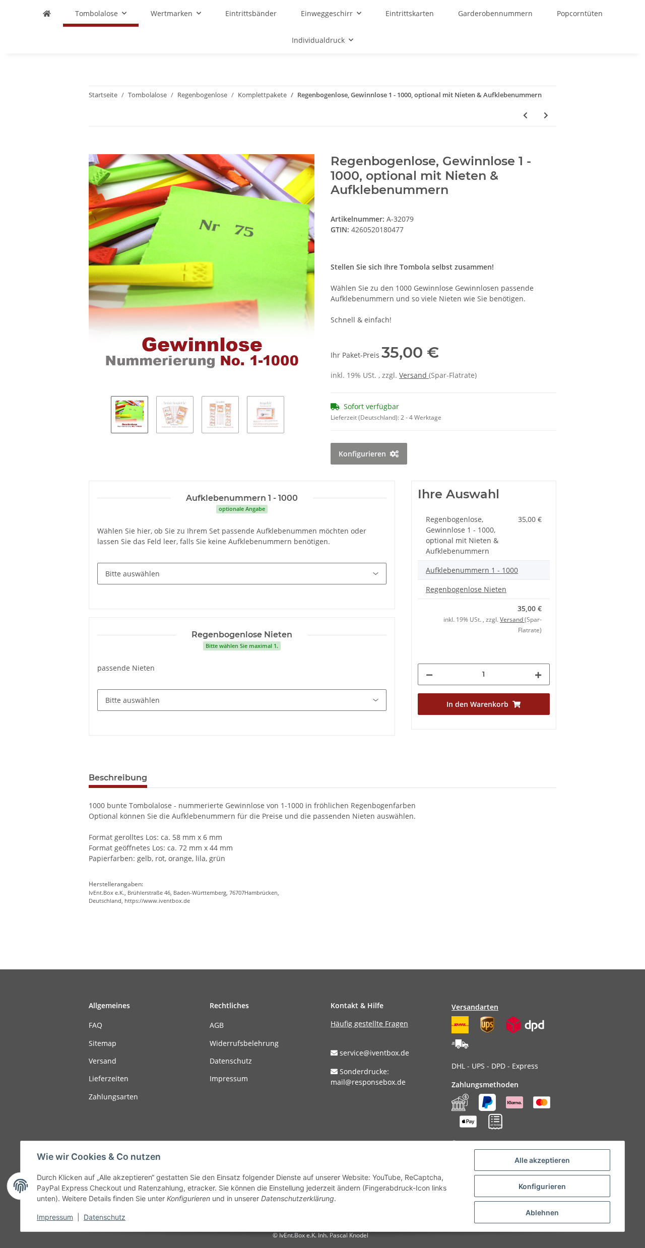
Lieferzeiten (108, 1078)
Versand (414, 375)
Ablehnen (542, 1212)
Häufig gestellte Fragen (369, 1023)
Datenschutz (231, 1061)
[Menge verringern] (429, 674)
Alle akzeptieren (542, 1160)
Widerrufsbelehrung (244, 1043)
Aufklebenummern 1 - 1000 (472, 570)
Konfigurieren (542, 1186)
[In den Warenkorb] (97, 148)
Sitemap (102, 1043)
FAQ (95, 1025)
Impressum (229, 1078)
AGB (217, 1025)
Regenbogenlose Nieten (466, 589)
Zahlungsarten (113, 1096)
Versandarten (475, 1007)
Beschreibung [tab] (118, 777)
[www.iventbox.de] (47, 13)
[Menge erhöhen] (538, 674)
